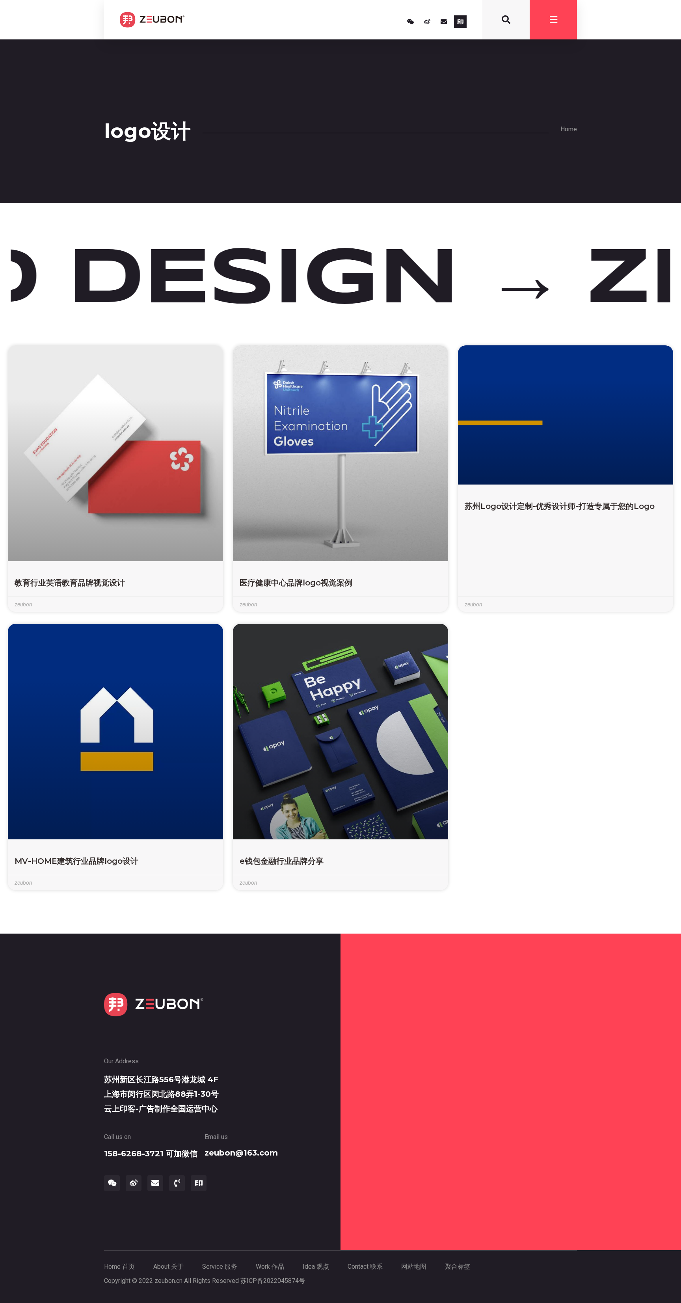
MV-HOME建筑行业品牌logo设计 (76, 861)
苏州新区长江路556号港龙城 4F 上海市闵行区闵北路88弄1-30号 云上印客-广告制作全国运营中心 (161, 1094)
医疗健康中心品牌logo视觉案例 (296, 582)
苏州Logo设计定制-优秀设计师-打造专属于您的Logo (560, 506)
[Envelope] (443, 21)
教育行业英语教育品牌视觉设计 (70, 582)
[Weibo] (427, 21)
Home (568, 129)
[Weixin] (410, 21)
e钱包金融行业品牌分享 (282, 861)
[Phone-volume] (177, 1183)
